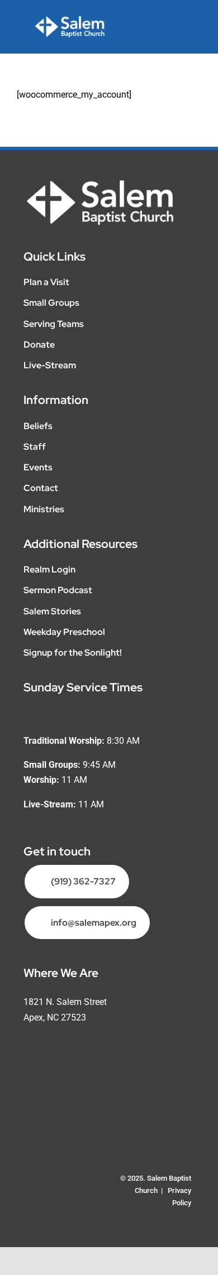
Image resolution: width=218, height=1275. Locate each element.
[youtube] (71, 1190)
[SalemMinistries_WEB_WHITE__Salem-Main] (70, 20)
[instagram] (51, 1190)
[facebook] (31, 1190)
